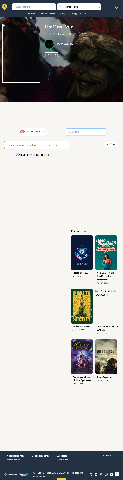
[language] (116, 7)
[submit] (97, 6)
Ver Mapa (111, 144)
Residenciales (47, 13)
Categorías (76, 13)
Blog (63, 13)
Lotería (31, 13)
